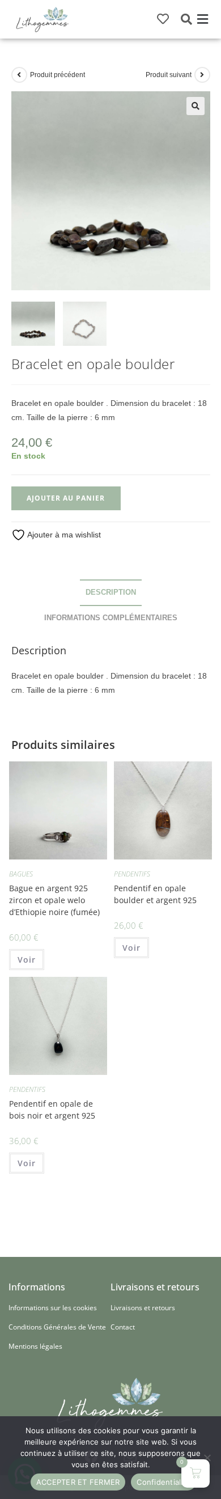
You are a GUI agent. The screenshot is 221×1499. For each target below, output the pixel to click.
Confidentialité (163, 1482)
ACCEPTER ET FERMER (78, 1482)
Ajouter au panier (66, 498)
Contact (122, 1327)
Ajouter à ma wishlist (63, 534)
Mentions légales (35, 1346)
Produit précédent (57, 75)
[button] (202, 19)
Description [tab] (111, 592)
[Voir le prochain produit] (202, 75)
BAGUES (21, 874)
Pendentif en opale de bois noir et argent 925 (52, 1109)
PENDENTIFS (132, 874)
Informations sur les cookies (52, 1307)
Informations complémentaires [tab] (110, 618)
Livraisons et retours (142, 1307)
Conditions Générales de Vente (57, 1327)
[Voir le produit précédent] (19, 75)
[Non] (206, 1457)
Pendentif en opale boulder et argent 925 (155, 894)
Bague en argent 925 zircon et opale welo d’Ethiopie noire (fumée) (54, 900)
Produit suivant (169, 75)
